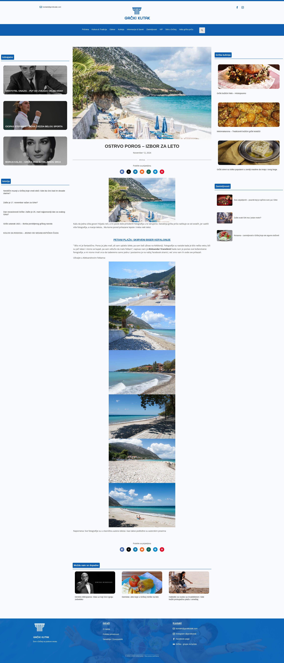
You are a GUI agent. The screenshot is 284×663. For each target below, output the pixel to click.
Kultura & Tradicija (99, 30)
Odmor (112, 30)
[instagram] (243, 7)
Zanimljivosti (151, 30)
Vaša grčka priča (186, 30)
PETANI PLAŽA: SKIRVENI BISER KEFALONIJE (142, 239)
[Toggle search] (202, 30)
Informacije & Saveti (135, 30)
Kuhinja (121, 30)
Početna (85, 30)
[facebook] (237, 7)
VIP (161, 30)
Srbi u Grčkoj (170, 30)
